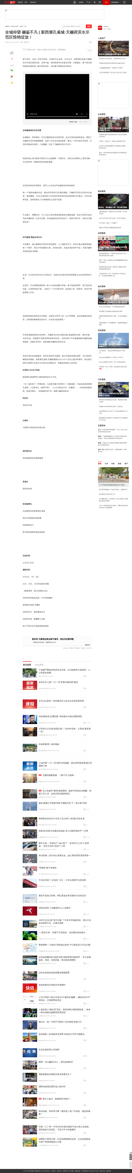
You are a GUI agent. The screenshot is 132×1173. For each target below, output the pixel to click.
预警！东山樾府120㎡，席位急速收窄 (56, 1062)
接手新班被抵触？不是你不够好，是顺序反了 (113, 489)
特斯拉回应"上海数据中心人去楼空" (55, 908)
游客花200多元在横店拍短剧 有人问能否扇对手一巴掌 (63, 831)
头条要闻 (101, 114)
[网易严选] (88, 2)
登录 (106, 2)
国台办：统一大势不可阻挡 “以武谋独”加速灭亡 (60, 1022)
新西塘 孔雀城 (73, 122)
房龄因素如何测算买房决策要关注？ (55, 1074)
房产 (126, 463)
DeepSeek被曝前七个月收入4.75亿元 (111, 357)
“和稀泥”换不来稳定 (48, 868)
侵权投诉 (108, 1171)
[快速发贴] (12, 53)
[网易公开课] (81, 2)
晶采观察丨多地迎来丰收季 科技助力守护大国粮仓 (62, 1034)
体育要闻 (101, 233)
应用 (26, 2)
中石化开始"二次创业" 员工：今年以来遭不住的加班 (62, 880)
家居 (119, 463)
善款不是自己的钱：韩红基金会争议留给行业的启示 (62, 895)
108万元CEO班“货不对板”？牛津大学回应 (112, 218)
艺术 (106, 463)
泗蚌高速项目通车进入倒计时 (52, 1086)
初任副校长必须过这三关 (107, 494)
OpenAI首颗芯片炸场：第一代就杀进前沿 (112, 362)
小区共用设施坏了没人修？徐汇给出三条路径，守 (113, 72)
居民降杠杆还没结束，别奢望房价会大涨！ (45, 642)
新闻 (21, 26)
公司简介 (53, 1171)
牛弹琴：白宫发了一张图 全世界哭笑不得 (112, 141)
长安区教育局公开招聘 (49, 1050)
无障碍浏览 (33, 2)
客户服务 (71, 1171)
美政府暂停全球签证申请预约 (52, 985)
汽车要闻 (101, 379)
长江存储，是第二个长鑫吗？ (108, 223)
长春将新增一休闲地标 (49, 744)
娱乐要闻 (101, 286)
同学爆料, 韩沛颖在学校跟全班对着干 (111, 311)
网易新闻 (106, 26)
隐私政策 (77, 1171)
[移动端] (75, 2)
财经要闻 (101, 191)
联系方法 (59, 1171)
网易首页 (20, 2)
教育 (99, 463)
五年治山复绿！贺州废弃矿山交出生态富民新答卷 (61, 701)
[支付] (95, 2)
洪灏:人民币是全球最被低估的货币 (110, 227)
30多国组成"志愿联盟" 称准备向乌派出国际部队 (60, 716)
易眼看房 (87, 645)
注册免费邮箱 (114, 2)
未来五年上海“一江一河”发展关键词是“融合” (59, 682)
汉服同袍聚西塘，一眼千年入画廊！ (58, 775)
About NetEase (45, 1171)
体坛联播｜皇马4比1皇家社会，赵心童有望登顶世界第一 (64, 855)
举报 (90, 42)
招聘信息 (65, 1171)
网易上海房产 (15, 26)
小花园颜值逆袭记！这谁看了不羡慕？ (111, 68)
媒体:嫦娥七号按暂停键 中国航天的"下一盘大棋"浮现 (63, 803)
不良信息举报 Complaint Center (90, 1171)
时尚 (113, 463)
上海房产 (101, 38)
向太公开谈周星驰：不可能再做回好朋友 (112, 307)
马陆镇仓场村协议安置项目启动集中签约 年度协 (113, 63)
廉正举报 (102, 1171)
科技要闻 (101, 330)
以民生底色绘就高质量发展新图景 (54, 972)
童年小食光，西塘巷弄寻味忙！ (56, 1099)
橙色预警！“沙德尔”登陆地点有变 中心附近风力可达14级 (64, 945)
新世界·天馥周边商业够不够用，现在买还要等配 (53, 639)
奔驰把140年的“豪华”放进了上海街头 (111, 406)
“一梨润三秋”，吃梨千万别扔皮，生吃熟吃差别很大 (62, 932)
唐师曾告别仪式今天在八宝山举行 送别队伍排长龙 (62, 818)
